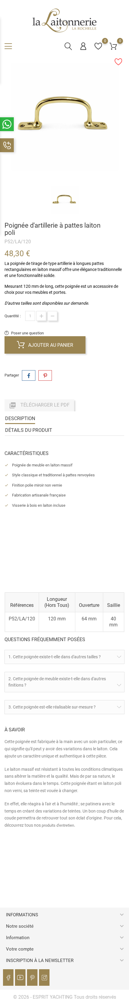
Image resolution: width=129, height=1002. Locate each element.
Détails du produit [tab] (28, 430)
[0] (98, 46)
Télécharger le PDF (39, 405)
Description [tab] (20, 418)
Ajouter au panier (50, 345)
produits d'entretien (58, 825)
